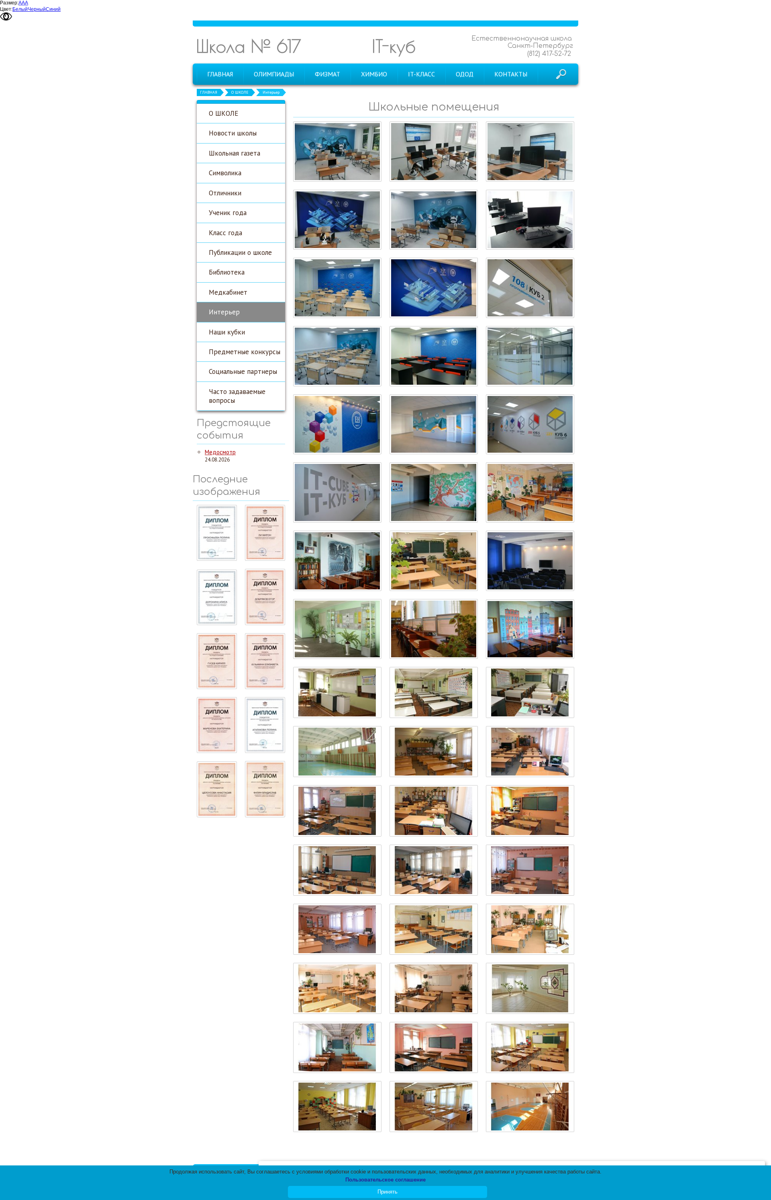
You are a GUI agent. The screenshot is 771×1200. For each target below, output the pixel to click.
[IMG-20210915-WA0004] (337, 220)
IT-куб (394, 46)
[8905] (530, 1106)
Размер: (9, 3)
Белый (20, 9)
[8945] (337, 810)
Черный (37, 9)
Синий (53, 9)
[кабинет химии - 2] (530, 692)
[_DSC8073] (530, 356)
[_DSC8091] (530, 288)
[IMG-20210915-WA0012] (337, 151)
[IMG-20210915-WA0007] (530, 151)
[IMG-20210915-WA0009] (434, 151)
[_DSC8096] (434, 288)
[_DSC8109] (530, 220)
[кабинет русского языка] (337, 561)
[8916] (530, 1047)
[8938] (434, 870)
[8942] (530, 810)
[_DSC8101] (337, 288)
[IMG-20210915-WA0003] (434, 220)
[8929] (434, 988)
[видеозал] (530, 561)
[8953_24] (434, 561)
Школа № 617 (248, 46)
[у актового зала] (337, 629)
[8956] (337, 751)
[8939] (337, 870)
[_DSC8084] (337, 356)
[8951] (434, 751)
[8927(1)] (530, 988)
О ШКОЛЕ (240, 92)
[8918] (434, 1047)
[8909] (434, 1106)
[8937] (530, 870)
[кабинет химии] (434, 692)
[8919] (337, 1047)
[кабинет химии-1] (337, 692)
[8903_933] (530, 492)
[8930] (337, 988)
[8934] (434, 929)
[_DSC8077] (434, 356)
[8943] (434, 810)
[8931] (530, 929)
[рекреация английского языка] (434, 492)
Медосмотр (220, 452)
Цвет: (6, 9)
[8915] (337, 1106)
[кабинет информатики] (434, 629)
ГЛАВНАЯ (208, 92)
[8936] (337, 929)
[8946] (530, 751)
